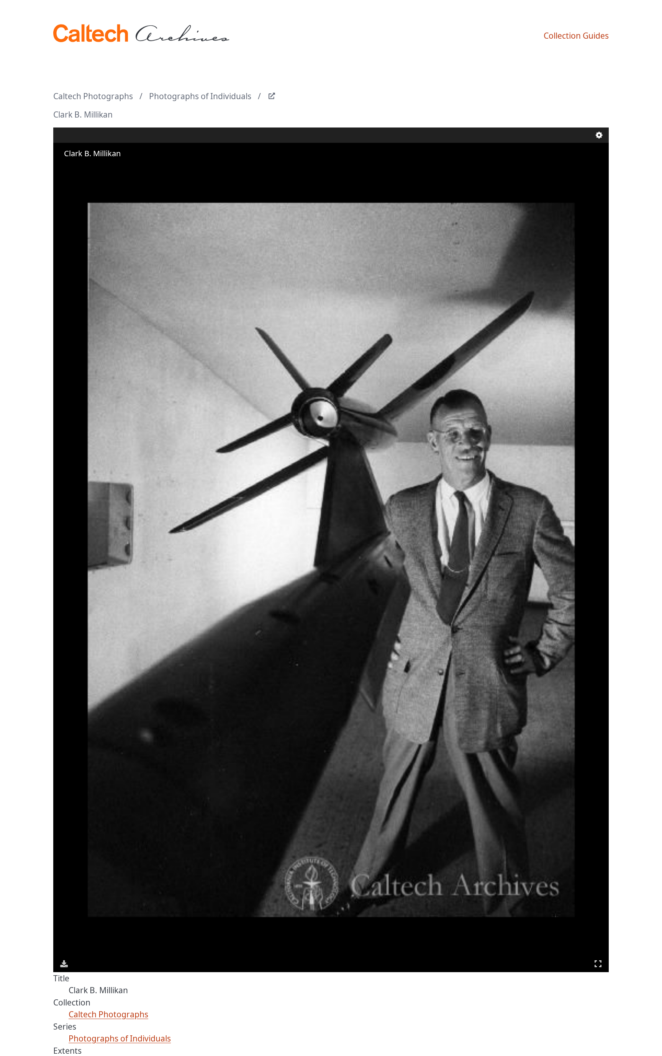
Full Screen (598, 963)
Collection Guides (576, 35)
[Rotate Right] (86, 168)
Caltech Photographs (93, 96)
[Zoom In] (64, 168)
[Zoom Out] (75, 168)
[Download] (64, 963)
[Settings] (599, 135)
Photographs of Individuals (200, 96)
